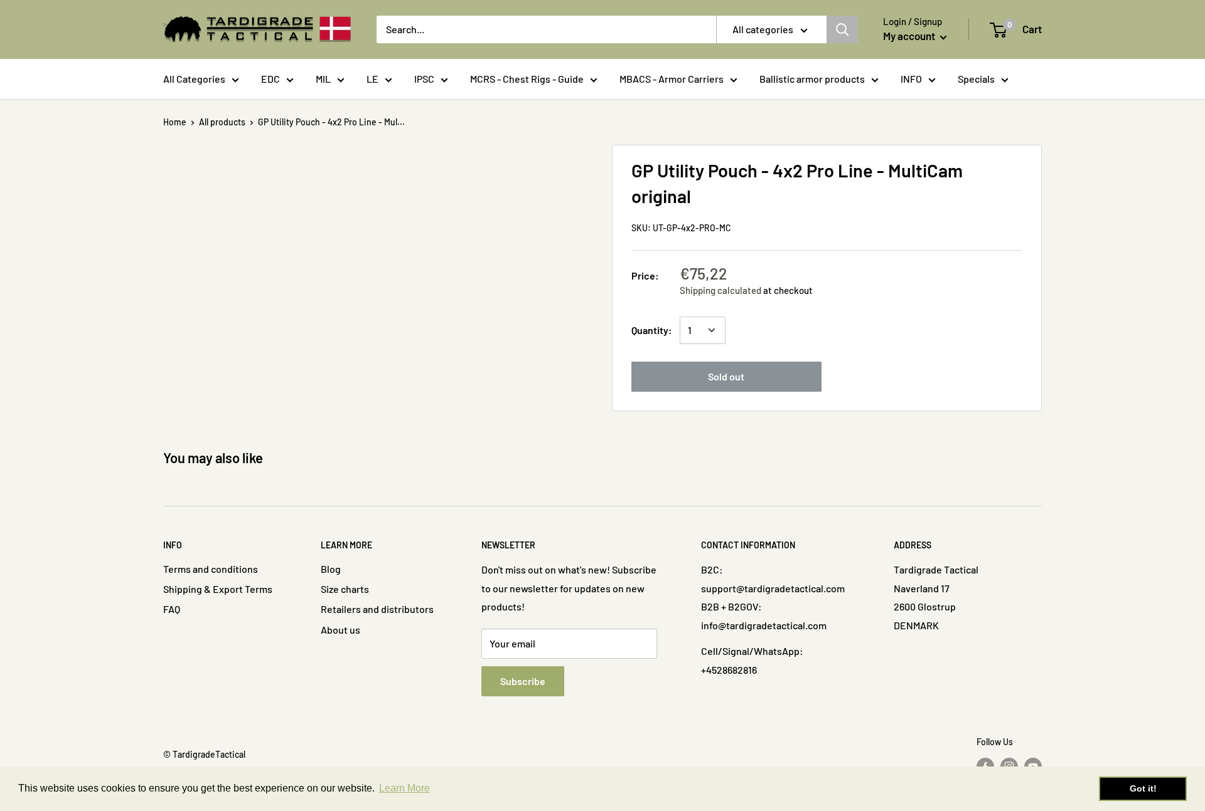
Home (174, 122)
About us (340, 630)
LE (372, 79)
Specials (976, 79)
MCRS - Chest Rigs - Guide (527, 79)
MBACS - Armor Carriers (671, 79)
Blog (331, 569)
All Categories (194, 79)
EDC (270, 79)
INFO (911, 79)
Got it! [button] (1143, 788)
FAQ (171, 609)
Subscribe (522, 681)
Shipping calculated (720, 290)
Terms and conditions (210, 569)
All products (222, 122)
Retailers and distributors (377, 609)
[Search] (842, 29)
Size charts (345, 589)
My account (910, 35)
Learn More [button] (404, 788)
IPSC (424, 79)
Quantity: (651, 330)
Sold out (726, 376)
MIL (323, 79)
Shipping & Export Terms (217, 589)
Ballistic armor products (812, 79)
